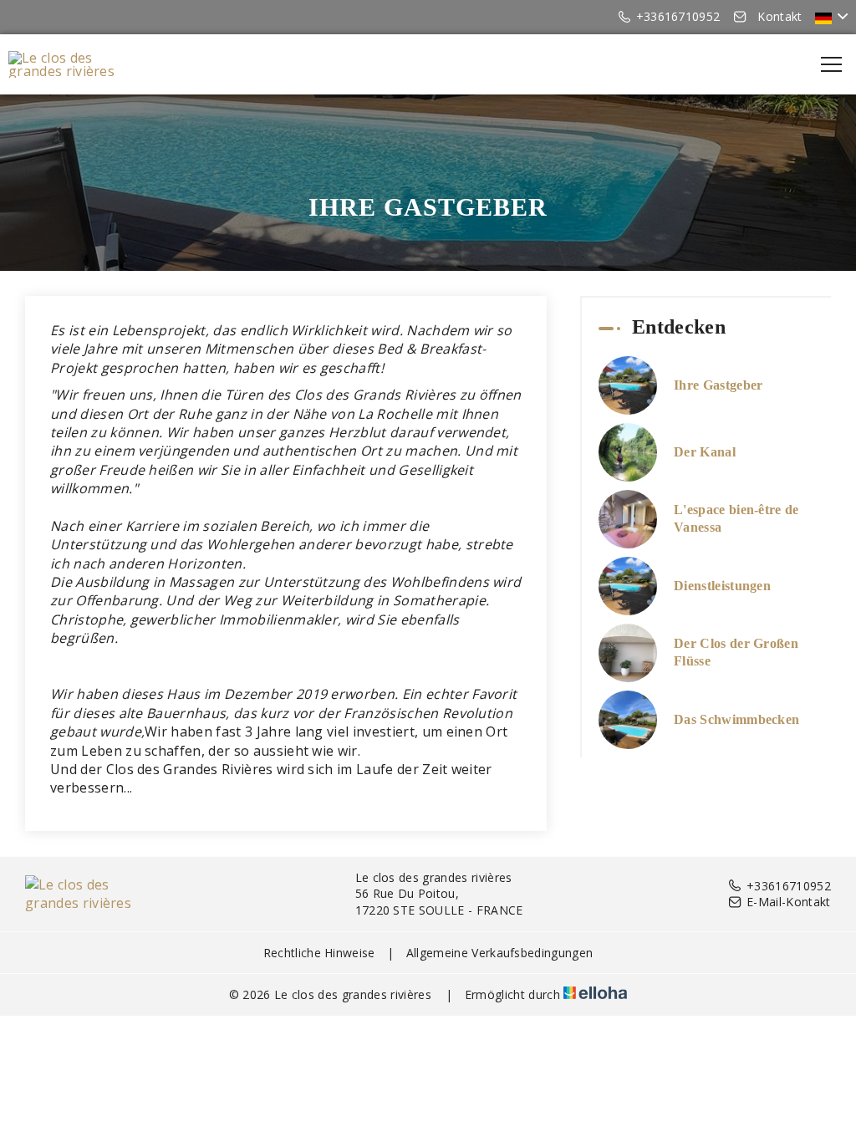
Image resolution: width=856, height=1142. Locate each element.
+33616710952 (788, 886)
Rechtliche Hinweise (319, 953)
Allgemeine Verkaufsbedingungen (500, 953)
